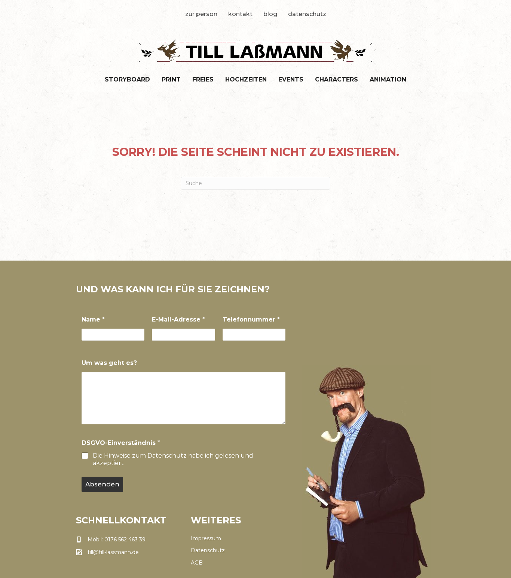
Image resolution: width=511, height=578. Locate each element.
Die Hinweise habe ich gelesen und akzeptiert (173, 459)
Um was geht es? (109, 362)
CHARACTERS (336, 79)
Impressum (206, 538)
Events (290, 79)
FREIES (203, 79)
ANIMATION (388, 79)
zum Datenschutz (159, 455)
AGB (197, 562)
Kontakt (240, 14)
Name (93, 319)
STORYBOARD (127, 79)
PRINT (171, 79)
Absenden (102, 484)
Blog (270, 14)
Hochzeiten (246, 79)
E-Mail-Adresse (178, 319)
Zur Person (201, 14)
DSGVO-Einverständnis (121, 442)
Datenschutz (307, 14)
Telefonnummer (251, 319)
